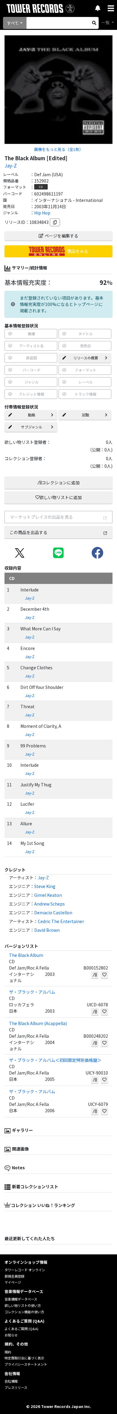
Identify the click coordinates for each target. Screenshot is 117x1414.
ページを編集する (61, 236)
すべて (13, 23)
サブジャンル (31, 426)
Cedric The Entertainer (61, 921)
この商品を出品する (28, 532)
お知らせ (11, 1335)
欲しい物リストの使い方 (22, 1305)
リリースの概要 (85, 357)
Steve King (45, 886)
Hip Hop (42, 213)
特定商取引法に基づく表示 (24, 1357)
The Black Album (26, 955)
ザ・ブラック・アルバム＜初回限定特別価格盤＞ (55, 1060)
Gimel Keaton (48, 895)
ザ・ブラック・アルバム (32, 992)
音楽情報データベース (20, 1299)
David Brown (47, 930)
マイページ (12, 1282)
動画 (31, 414)
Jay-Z (10, 165)
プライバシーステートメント (25, 1364)
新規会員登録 (14, 1276)
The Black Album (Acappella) (38, 1023)
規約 (7, 1351)
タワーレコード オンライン (24, 1269)
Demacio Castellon (53, 912)
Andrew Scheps (49, 904)
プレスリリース (15, 1387)
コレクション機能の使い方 (24, 1311)
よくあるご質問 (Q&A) (21, 1328)
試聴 (85, 414)
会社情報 (11, 1381)
